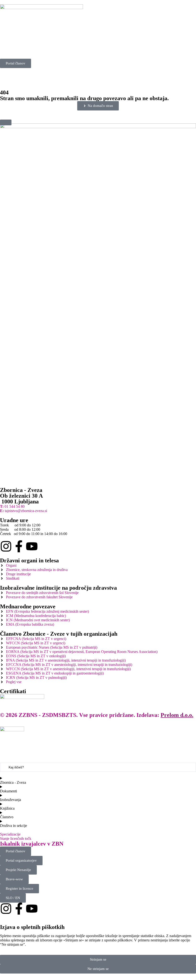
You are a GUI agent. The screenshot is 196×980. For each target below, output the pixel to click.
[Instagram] (6, 546)
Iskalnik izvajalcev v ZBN (31, 844)
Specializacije (10, 834)
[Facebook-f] (19, 546)
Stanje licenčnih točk (15, 838)
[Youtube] (32, 546)
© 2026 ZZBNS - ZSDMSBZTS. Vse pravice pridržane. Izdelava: (96, 715)
